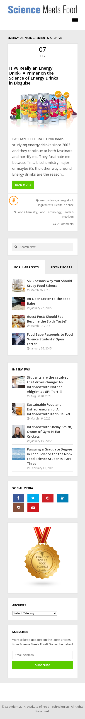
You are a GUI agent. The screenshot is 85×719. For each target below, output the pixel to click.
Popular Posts (26, 267)
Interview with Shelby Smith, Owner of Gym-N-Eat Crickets (49, 431)
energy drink (48, 200)
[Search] (15, 247)
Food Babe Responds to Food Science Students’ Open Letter (50, 339)
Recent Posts (61, 267)
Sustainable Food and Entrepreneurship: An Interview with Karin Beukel (48, 409)
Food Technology (50, 212)
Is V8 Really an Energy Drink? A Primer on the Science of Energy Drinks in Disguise (33, 75)
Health (58, 205)
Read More (23, 185)
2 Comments (65, 224)
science (69, 205)
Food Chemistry (27, 212)
